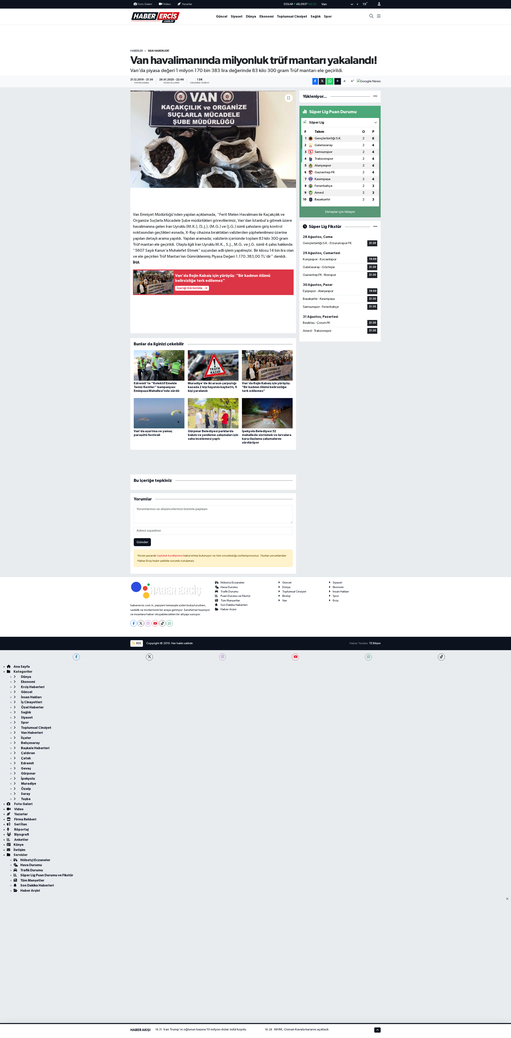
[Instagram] (148, 623)
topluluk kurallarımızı (170, 555)
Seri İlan (20, 824)
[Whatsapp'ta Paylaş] (329, 81)
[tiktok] (441, 657)
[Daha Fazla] (337, 81)
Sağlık (316, 16)
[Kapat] (508, 899)
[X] (141, 623)
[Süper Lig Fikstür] (375, 226)
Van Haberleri (158, 51)
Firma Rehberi (25, 819)
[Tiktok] (162, 623)
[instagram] (222, 657)
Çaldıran (27, 753)
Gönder (142, 542)
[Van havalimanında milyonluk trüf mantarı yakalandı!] (213, 139)
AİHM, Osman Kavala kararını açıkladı (301, 1029)
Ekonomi (266, 16)
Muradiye (28, 783)
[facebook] (76, 657)
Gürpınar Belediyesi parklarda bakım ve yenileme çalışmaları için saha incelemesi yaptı (213, 435)
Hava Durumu (229, 587)
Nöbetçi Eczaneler (233, 582)
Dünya (251, 16)
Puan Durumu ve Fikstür (236, 595)
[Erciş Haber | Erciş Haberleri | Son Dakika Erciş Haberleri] (155, 16)
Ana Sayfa (22, 666)
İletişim (19, 850)
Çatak (25, 758)
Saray (25, 793)
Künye (19, 844)
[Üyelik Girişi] (377, 4)
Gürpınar (28, 773)
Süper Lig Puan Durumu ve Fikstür (46, 875)
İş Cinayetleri (31, 702)
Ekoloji (286, 595)
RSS (138, 643)
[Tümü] (375, 96)
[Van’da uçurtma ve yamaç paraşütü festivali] (159, 413)
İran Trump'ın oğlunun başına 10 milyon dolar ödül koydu (204, 1029)
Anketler (21, 839)
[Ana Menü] (379, 16)
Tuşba (25, 799)
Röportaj (21, 829)
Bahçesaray (30, 743)
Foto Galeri (145, 4)
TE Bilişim (375, 643)
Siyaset (237, 16)
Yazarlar (187, 4)
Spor (328, 16)
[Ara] (371, 16)
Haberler (136, 51)
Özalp (25, 788)
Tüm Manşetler (230, 600)
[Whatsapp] (169, 623)
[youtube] (295, 657)
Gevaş (25, 768)
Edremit (27, 763)
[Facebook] (133, 623)
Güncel (221, 16)
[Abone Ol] (369, 81)
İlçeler (25, 738)
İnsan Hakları (341, 591)
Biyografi (21, 834)
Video (167, 4)
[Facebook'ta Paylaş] (315, 81)
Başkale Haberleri (34, 748)
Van (284, 600)
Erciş (336, 600)
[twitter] (149, 657)
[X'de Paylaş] (322, 81)
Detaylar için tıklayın (340, 212)
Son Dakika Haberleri (234, 604)
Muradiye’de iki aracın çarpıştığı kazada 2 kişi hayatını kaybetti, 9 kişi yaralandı (212, 387)
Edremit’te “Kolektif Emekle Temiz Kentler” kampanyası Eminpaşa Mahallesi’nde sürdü (156, 387)
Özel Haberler (32, 707)
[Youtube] (155, 623)
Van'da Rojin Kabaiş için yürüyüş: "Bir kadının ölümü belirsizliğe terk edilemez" (266, 387)
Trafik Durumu (229, 591)
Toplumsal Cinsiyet (292, 16)
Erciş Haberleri (32, 687)
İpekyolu (27, 778)
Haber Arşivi (228, 609)
